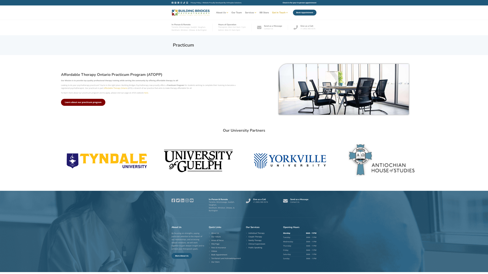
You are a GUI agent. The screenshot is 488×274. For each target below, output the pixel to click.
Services (249, 12)
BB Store (264, 12)
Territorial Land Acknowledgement (226, 258)
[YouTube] (187, 3)
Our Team (236, 12)
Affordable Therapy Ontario (115, 88)
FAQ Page (215, 244)
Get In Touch (279, 12)
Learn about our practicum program (83, 102)
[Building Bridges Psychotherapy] (191, 12)
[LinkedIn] (178, 3)
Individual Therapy (256, 233)
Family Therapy (254, 240)
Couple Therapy (255, 236)
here (146, 93)
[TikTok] (184, 3)
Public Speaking (255, 247)
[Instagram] (181, 3)
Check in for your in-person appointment (299, 3)
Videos (214, 251)
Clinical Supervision (256, 244)
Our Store (215, 262)
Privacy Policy (196, 3)
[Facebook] (172, 3)
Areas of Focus (217, 240)
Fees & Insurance (218, 247)
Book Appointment (304, 12)
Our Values (216, 236)
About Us (221, 12)
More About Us (181, 256)
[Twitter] (175, 3)
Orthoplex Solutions (233, 3)
